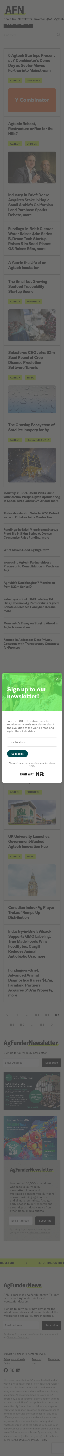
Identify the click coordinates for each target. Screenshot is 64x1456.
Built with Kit (32, 774)
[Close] (57, 678)
